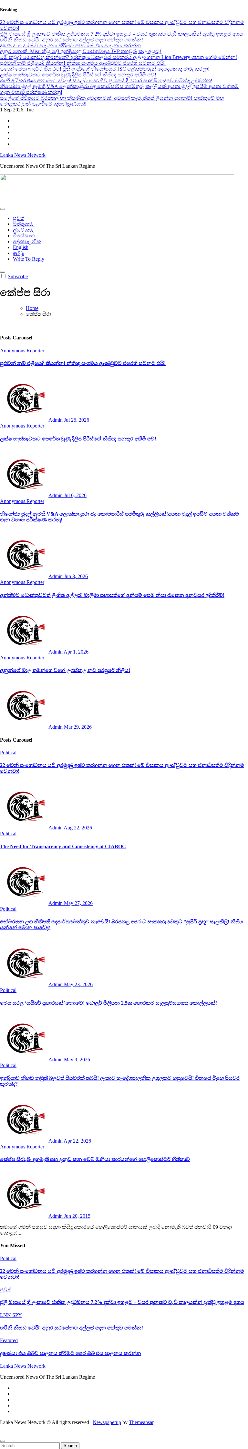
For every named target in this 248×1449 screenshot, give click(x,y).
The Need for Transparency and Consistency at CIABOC (63, 846)
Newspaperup (107, 1422)
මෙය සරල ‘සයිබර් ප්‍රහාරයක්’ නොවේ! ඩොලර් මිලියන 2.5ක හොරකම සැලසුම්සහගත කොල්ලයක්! (108, 1003)
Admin (56, 420)
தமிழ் (18, 253)
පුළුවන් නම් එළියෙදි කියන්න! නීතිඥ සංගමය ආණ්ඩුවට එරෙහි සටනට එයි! (83, 363)
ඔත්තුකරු (23, 224)
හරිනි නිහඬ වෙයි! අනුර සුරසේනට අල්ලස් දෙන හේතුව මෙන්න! (71, 1327)
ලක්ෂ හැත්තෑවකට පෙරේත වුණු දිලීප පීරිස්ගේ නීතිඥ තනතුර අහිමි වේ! (78, 438)
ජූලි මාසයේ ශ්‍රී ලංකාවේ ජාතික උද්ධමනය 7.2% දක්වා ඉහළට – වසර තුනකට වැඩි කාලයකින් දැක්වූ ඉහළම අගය (122, 1302)
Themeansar (141, 1422)
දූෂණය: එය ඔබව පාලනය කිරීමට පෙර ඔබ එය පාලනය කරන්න (70, 1353)
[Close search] (2, 1441)
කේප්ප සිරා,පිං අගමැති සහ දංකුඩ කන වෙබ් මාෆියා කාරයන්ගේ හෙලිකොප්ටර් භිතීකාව (95, 1159)
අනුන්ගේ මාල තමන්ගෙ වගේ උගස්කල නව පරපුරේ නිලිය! (65, 670)
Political (8, 752)
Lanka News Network (23, 155)
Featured (9, 1340)
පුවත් (18, 218)
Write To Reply (28, 259)
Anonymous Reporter (22, 350)
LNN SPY (11, 1315)
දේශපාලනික (27, 241)
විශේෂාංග (24, 235)
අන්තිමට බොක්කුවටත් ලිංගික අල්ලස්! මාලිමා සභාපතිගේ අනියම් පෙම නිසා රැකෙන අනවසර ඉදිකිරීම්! (112, 595)
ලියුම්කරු (23, 230)
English (20, 247)
